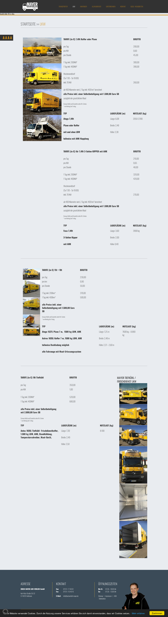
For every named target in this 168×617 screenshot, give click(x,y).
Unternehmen (110, 6)
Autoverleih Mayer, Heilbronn (30, 6)
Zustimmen (157, 613)
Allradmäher (96, 6)
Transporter (63, 6)
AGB (115, 596)
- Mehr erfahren (137, 613)
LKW (74, 6)
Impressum (108, 596)
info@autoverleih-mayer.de (70, 596)
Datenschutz (102, 598)
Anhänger (83, 6)
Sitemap (100, 596)
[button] (5, 611)
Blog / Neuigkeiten (137, 6)
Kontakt (123, 6)
